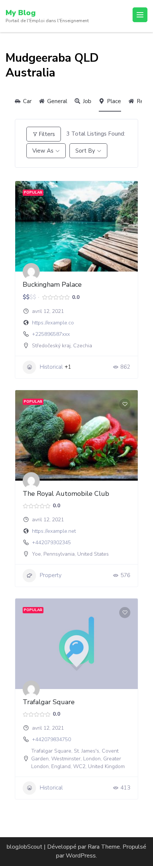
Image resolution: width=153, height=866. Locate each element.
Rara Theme (104, 847)
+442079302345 (51, 542)
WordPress (81, 856)
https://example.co (53, 322)
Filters (47, 134)
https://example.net (54, 531)
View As (42, 150)
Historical (51, 367)
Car (27, 101)
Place (114, 101)
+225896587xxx (51, 334)
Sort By (85, 150)
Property (51, 575)
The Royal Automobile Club (66, 493)
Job (87, 101)
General (57, 101)
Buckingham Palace (52, 284)
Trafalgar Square (49, 702)
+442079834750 (51, 739)
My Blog (21, 13)
